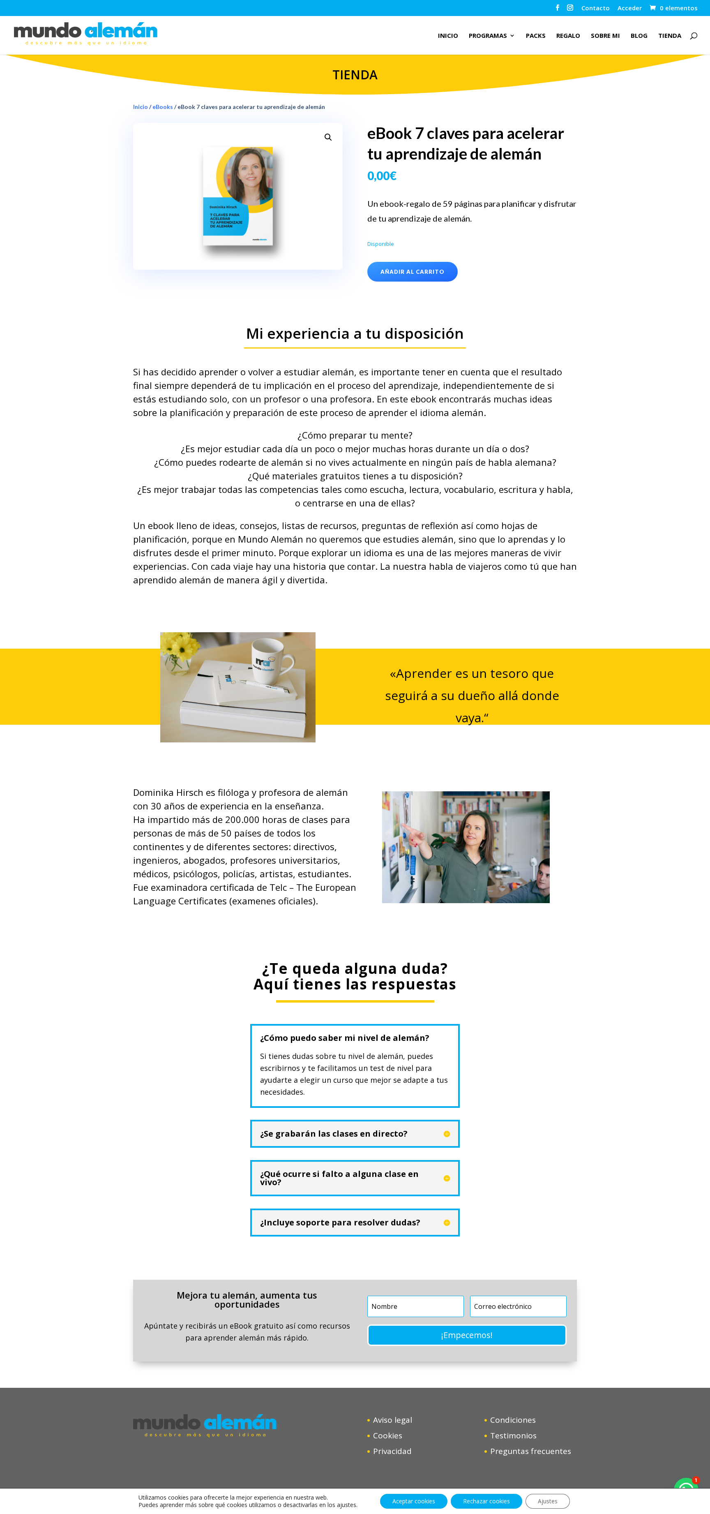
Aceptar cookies (413, 1501)
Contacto (595, 8)
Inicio (448, 35)
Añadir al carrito (412, 271)
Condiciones (513, 1420)
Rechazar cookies (486, 1501)
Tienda (669, 35)
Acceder (630, 8)
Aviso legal (392, 1420)
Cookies (387, 1435)
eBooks (162, 106)
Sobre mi (605, 35)
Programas (488, 35)
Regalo (568, 35)
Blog (639, 35)
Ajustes (548, 1501)
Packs (536, 35)
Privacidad (392, 1451)
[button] (328, 137)
